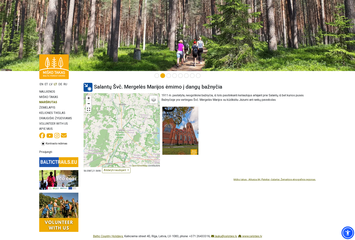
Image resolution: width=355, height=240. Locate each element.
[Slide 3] (168, 75)
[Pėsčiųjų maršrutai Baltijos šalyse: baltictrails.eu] (58, 162)
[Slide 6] (186, 75)
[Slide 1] (156, 75)
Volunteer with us (53, 123)
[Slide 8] (198, 75)
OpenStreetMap (140, 165)
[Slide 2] (162, 75)
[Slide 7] (192, 75)
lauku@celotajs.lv (225, 236)
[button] (88, 98)
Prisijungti (45, 152)
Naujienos (47, 91)
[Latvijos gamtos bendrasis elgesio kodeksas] (58, 180)
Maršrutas (48, 102)
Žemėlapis (47, 107)
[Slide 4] (174, 75)
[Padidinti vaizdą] (180, 130)
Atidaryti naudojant (115, 170)
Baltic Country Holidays (108, 236)
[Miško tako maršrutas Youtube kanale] (49, 136)
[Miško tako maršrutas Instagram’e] (57, 136)
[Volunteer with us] (58, 212)
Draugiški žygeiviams (55, 118)
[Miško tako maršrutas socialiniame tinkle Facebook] (42, 136)
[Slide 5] (180, 75)
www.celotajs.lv (251, 236)
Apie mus (46, 129)
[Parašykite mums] (64, 136)
